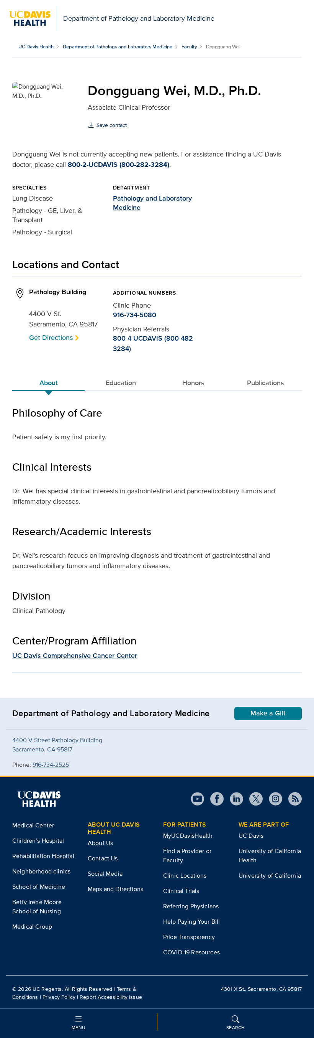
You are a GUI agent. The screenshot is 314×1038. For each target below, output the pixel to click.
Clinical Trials (181, 890)
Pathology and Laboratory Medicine (152, 203)
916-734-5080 (134, 315)
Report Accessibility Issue (111, 997)
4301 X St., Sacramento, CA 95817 (261, 989)
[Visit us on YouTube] (197, 799)
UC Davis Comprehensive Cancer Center (74, 656)
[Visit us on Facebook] (214, 799)
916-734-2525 (51, 764)
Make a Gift (268, 713)
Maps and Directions (115, 889)
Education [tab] (121, 383)
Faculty (189, 46)
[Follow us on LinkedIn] (233, 799)
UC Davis (251, 835)
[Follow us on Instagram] (272, 799)
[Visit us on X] (253, 799)
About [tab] (48, 383)
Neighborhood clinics (41, 871)
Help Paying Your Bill (191, 921)
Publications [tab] (265, 383)
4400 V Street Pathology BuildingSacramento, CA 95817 (57, 745)
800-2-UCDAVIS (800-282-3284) (118, 165)
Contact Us (103, 858)
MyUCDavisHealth (188, 835)
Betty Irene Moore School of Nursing (37, 907)
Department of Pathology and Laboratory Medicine (117, 46)
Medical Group (32, 926)
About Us (100, 843)
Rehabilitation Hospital (43, 856)
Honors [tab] (193, 383)
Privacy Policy (59, 997)
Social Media (105, 873)
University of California (270, 875)
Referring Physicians (191, 906)
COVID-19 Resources (191, 952)
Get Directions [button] (51, 337)
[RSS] (292, 799)
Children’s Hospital (38, 840)
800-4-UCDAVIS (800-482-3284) (154, 343)
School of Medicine (38, 886)
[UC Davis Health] (39, 799)
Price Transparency (189, 937)
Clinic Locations (185, 875)
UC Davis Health (36, 46)
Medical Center (33, 825)
